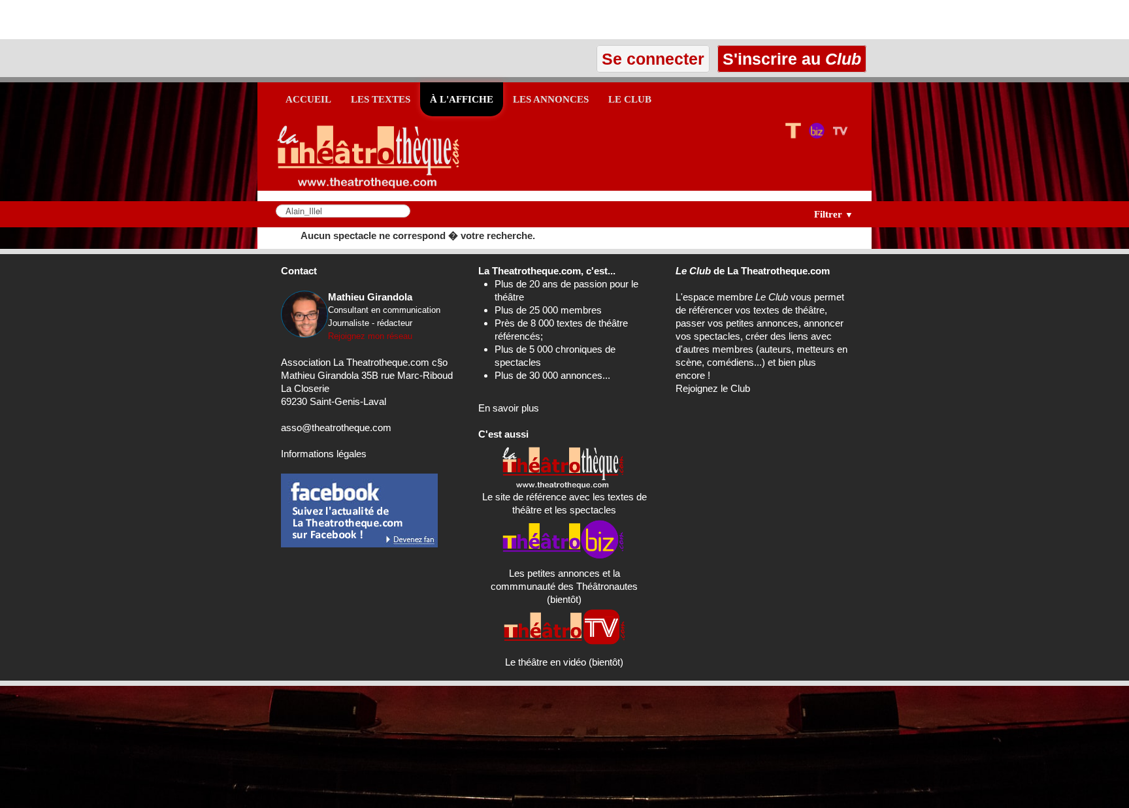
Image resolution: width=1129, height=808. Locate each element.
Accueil (308, 99)
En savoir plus (508, 407)
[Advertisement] (153, 19)
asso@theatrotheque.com (336, 427)
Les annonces (551, 99)
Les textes (380, 99)
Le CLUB (629, 99)
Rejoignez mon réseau (370, 336)
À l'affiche (461, 99)
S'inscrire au (789, 59)
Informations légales (324, 453)
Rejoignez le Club (713, 388)
